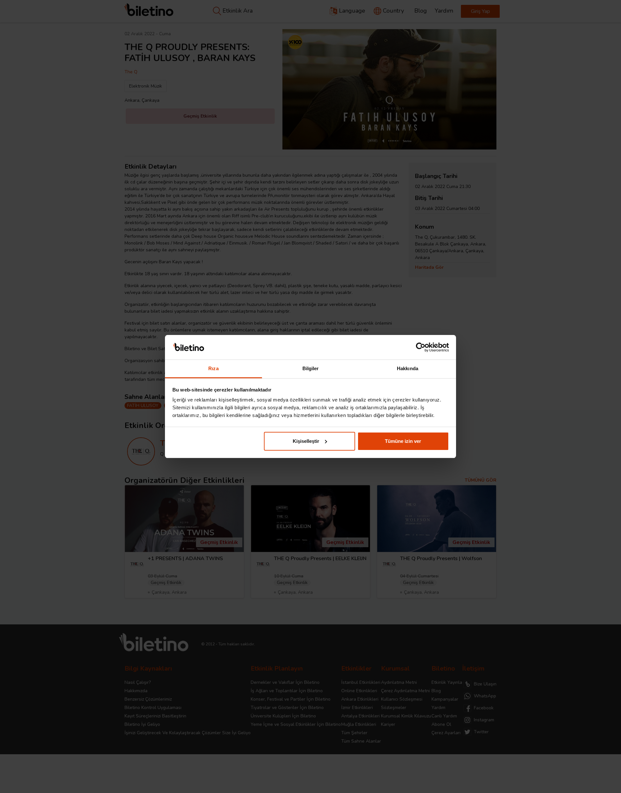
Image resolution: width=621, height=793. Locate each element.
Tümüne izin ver (403, 441)
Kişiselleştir (306, 441)
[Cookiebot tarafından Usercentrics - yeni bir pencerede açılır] (420, 347)
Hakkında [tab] (407, 368)
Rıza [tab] (213, 368)
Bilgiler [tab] (310, 368)
